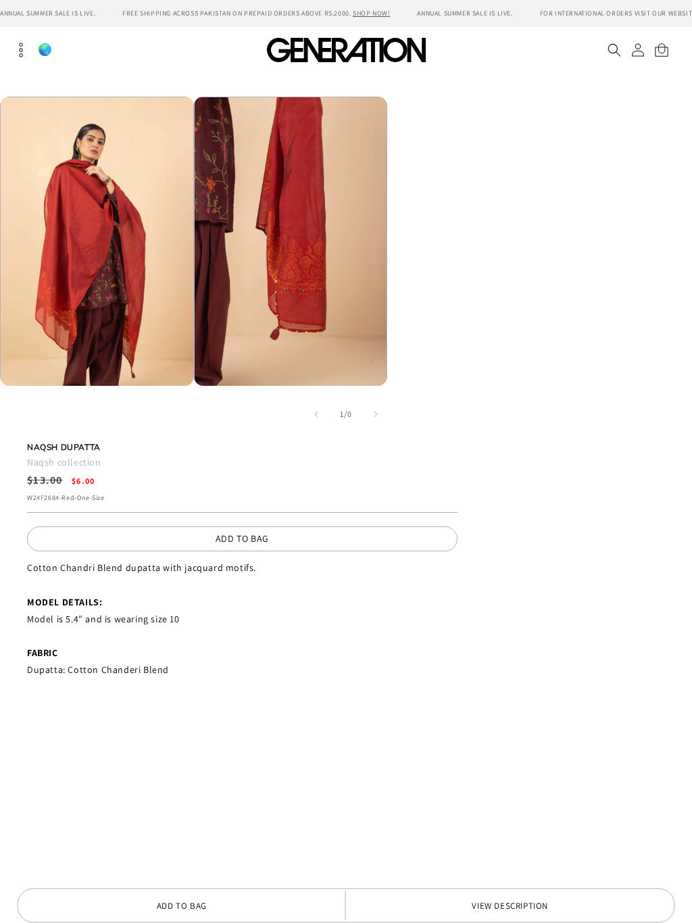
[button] (614, 50)
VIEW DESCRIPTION (510, 906)
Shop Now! (371, 13)
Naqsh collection (64, 462)
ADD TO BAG (242, 538)
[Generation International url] (346, 49)
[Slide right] (376, 414)
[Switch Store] (44, 49)
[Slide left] (316, 414)
